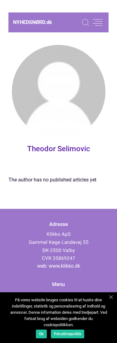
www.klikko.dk (64, 266)
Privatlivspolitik (67, 334)
